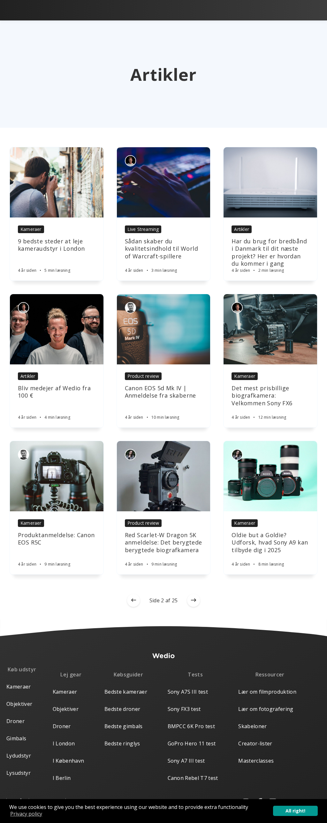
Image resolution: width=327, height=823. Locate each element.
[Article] (56, 182)
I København (68, 760)
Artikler (241, 229)
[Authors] (130, 160)
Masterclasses (256, 760)
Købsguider (128, 674)
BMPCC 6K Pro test (191, 726)
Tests (195, 674)
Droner (15, 721)
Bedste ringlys (122, 743)
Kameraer (31, 229)
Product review (143, 376)
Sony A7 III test (186, 760)
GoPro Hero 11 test (192, 743)
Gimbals (16, 738)
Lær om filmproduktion (267, 691)
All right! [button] (295, 811)
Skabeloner (252, 726)
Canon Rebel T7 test (193, 777)
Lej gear (70, 674)
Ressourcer (270, 674)
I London (64, 743)
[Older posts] (193, 600)
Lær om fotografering (265, 709)
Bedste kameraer (125, 691)
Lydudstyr (18, 755)
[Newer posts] (133, 600)
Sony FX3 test (184, 709)
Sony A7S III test (188, 691)
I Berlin (62, 777)
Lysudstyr (18, 772)
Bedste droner (122, 709)
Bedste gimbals (123, 726)
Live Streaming (143, 229)
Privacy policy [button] (26, 813)
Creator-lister (255, 743)
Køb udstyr (22, 669)
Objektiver (19, 703)
